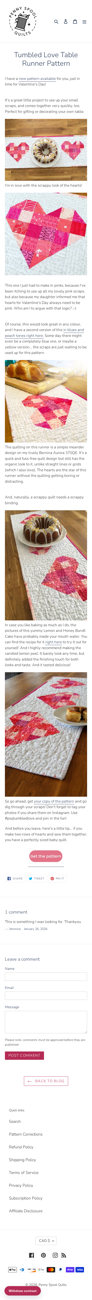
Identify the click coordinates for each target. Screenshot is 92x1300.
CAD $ (44, 1240)
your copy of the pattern (54, 801)
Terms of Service (23, 1172)
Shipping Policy (22, 1160)
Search (15, 1121)
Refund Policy (21, 1147)
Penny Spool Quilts (53, 1285)
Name (9, 968)
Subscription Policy (25, 1198)
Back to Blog (49, 1081)
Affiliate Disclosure (25, 1211)
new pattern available (37, 78)
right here (53, 642)
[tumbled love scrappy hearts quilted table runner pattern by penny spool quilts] (46, 864)
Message (12, 1007)
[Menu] (84, 21)
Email (9, 987)
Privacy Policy (21, 1185)
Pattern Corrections (26, 1134)
